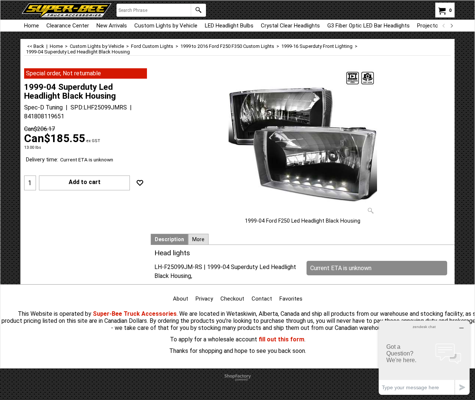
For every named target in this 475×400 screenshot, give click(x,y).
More (198, 239)
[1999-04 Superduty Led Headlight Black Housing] (303, 143)
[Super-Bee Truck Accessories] (66, 10)
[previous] (443, 25)
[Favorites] (140, 183)
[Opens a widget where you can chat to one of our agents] (424, 357)
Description (169, 239)
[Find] (198, 10)
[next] (451, 25)
